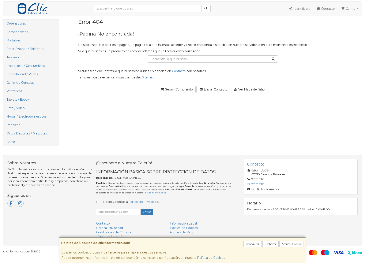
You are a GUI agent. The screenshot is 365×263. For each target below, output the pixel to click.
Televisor (13, 57)
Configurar (252, 243)
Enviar (147, 211)
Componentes (17, 32)
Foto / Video (16, 108)
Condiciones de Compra (113, 232)
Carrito (350, 9)
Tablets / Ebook (18, 99)
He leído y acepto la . (130, 201)
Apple (11, 142)
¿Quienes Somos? (109, 237)
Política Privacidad (109, 228)
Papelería (13, 125)
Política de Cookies (211, 258)
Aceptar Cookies (291, 243)
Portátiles (14, 40)
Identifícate (301, 9)
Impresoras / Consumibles (26, 66)
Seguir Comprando (178, 89)
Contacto (327, 9)
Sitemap (148, 77)
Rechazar (270, 243)
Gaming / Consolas (20, 83)
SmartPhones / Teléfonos (25, 49)
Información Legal (183, 223)
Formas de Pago (182, 232)
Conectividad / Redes (22, 74)
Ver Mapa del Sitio (251, 89)
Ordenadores (16, 23)
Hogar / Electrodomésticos (26, 116)
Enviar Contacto (215, 89)
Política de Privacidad (155, 192)
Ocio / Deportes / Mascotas (27, 133)
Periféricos (14, 91)
